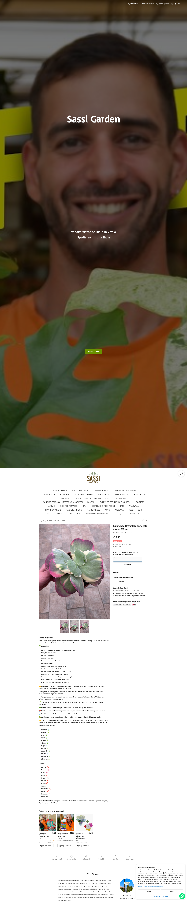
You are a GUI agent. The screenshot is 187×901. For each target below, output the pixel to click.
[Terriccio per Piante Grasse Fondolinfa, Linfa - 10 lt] (47, 822)
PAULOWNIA (134, 506)
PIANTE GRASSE (93, 510)
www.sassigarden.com (65, 803)
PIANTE (49, 521)
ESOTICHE (91, 502)
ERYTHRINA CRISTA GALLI (125, 490)
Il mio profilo (71, 859)
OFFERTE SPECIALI (121, 494)
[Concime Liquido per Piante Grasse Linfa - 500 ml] (65, 822)
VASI (78, 514)
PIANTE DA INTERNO (74, 510)
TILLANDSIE (58, 514)
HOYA (84, 506)
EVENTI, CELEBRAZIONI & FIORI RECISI (115, 502)
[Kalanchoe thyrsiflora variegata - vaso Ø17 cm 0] (64, 626)
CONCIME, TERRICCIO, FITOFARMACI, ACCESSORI (63, 502)
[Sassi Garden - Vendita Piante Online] (93, 478)
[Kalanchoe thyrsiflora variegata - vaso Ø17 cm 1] (74, 626)
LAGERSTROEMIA (48, 494)
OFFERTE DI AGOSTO (102, 490)
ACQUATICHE (65, 498)
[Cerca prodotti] (181, 473)
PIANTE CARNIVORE (53, 510)
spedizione (117, 546)
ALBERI (108, 498)
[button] (120, 581)
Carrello (115, 859)
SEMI (140, 510)
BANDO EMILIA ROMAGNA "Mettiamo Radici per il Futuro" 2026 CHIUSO (113, 514)
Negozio (42, 521)
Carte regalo (130, 859)
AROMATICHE (121, 498)
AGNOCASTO (65, 494)
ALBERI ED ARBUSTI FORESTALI (88, 498)
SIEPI (47, 514)
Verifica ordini (86, 859)
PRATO (107, 510)
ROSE (131, 510)
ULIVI (70, 514)
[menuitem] (143, 520)
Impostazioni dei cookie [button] (160, 896)
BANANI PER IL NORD (80, 490)
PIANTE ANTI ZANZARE (84, 494)
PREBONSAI (119, 510)
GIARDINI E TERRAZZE (68, 506)
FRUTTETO (140, 502)
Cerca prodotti (57, 859)
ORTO (122, 506)
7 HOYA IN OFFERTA (59, 490)
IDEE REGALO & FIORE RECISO (103, 506)
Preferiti (101, 859)
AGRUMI (51, 506)
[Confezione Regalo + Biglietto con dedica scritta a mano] (84, 822)
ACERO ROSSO (140, 494)
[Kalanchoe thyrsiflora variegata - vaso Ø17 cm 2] (84, 626)
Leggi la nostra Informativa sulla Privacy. (150, 886)
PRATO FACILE (103, 494)
